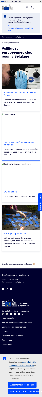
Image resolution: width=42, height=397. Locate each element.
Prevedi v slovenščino (16, 26)
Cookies (5, 331)
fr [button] (27, 7)
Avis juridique (7, 340)
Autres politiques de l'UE (15, 233)
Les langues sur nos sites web (14, 327)
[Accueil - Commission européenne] (7, 7)
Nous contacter (8, 318)
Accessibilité (7, 344)
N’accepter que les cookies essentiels (24, 391)
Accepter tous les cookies (22, 385)
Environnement (10, 192)
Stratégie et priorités (11, 43)
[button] (18, 264)
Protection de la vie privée (12, 336)
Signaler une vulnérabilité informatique (17, 322)
